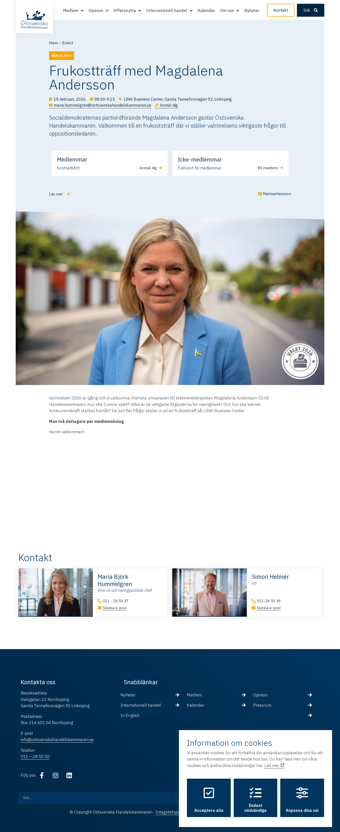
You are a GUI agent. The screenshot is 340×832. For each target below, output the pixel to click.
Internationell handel (140, 705)
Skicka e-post (115, 607)
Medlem (194, 695)
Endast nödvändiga (255, 808)
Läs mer (272, 765)
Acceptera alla (209, 810)
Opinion (260, 695)
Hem (53, 43)
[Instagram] (55, 775)
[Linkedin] (69, 775)
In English (129, 715)
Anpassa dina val (302, 810)
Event (67, 43)
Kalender (206, 10)
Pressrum (262, 705)
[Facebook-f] (42, 775)
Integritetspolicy (171, 812)
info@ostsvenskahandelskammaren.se (57, 739)
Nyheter (252, 10)
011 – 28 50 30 (35, 756)
